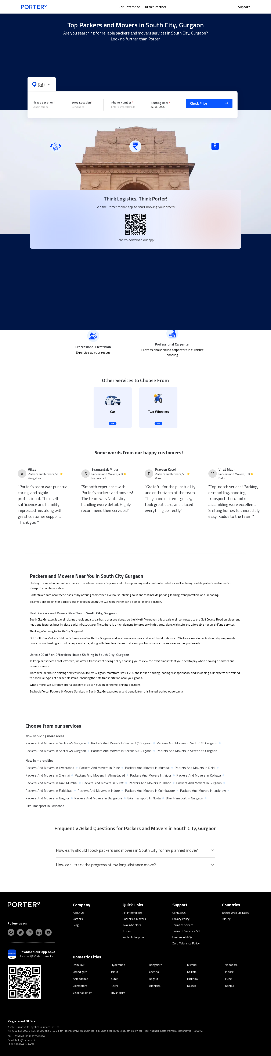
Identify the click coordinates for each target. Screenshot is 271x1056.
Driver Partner (155, 6)
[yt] (48, 932)
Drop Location (81, 102)
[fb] (11, 932)
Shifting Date (160, 102)
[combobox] (45, 107)
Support (244, 6)
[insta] (29, 932)
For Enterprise (129, 6)
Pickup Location (43, 102)
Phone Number (121, 102)
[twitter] (20, 932)
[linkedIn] (39, 932)
